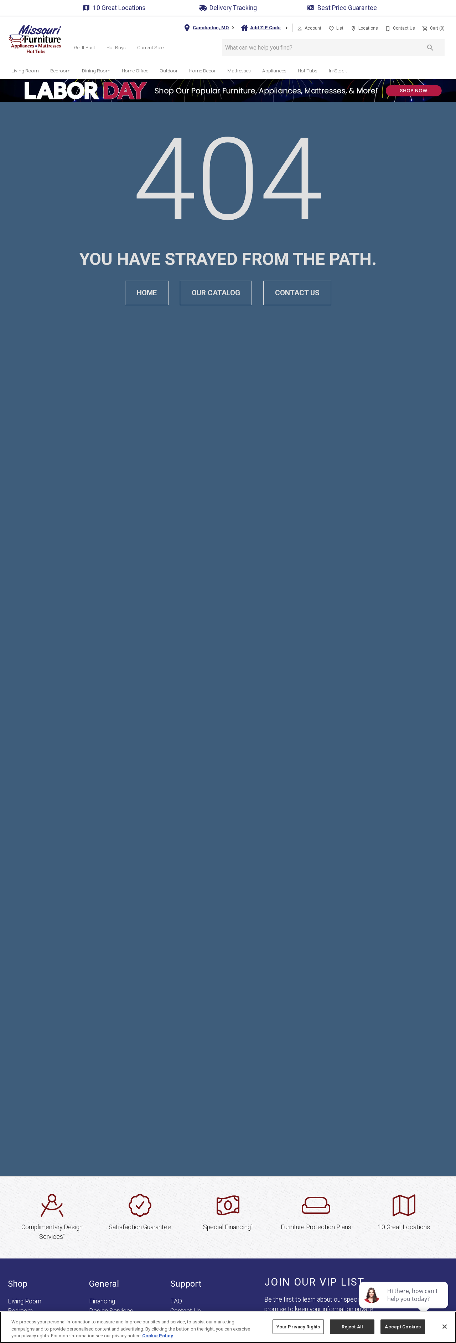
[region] (228, 1327)
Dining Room (96, 70)
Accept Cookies (403, 1326)
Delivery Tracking (233, 7)
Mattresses (239, 70)
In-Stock (338, 70)
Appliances (274, 70)
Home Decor (202, 70)
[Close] (444, 1326)
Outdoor (169, 70)
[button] (299, 28)
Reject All (352, 1326)
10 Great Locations (119, 7)
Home (147, 292)
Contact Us (297, 292)
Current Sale (150, 47)
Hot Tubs (307, 70)
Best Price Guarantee (347, 7)
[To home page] (35, 39)
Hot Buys (116, 47)
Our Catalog (216, 292)
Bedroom (60, 70)
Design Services (111, 1310)
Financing (102, 1301)
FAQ (176, 1301)
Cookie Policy (157, 1335)
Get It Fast (84, 47)
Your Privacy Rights (298, 1326)
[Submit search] (430, 47)
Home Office (135, 70)
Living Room (25, 70)
